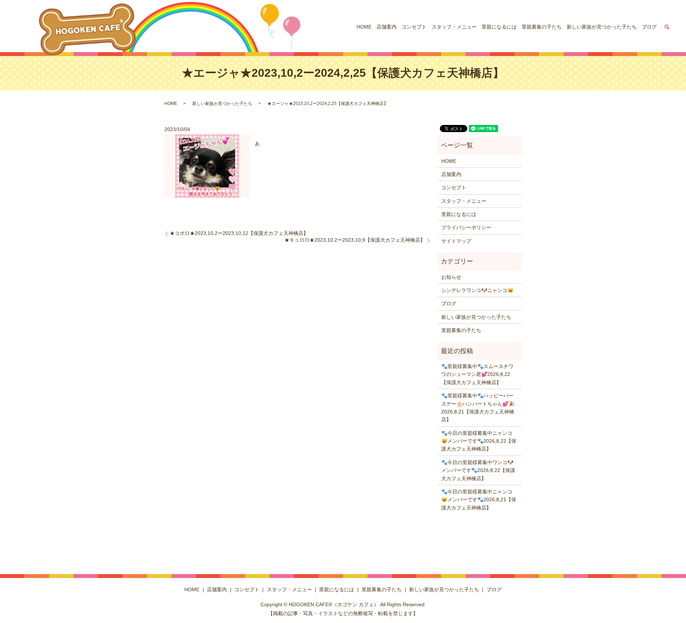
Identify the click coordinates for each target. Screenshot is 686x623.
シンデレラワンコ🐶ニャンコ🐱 (477, 290)
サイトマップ (456, 241)
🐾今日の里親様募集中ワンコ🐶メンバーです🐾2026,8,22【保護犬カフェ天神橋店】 (478, 470)
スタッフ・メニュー (454, 27)
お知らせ (451, 277)
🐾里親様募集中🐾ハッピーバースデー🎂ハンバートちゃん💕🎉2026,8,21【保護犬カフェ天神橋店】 (477, 407)
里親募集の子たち (542, 27)
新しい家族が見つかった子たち (602, 27)
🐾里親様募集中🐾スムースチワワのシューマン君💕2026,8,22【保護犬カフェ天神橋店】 (477, 374)
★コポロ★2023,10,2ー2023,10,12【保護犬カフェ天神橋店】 (239, 233)
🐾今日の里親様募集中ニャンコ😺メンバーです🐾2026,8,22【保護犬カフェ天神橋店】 (478, 441)
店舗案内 (387, 27)
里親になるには (499, 27)
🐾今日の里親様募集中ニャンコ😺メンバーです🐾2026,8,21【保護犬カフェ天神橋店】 (478, 500)
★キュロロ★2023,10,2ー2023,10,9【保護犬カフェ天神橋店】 (354, 240)
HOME (364, 27)
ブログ (649, 27)
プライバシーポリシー (466, 227)
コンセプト (414, 27)
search (667, 26)
